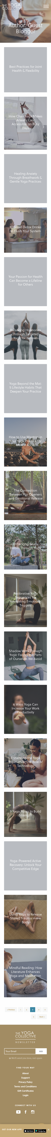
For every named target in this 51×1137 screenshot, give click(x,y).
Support (25, 1077)
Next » (42, 1017)
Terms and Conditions (25, 1086)
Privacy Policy (26, 1082)
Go (41, 1051)
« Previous (11, 1009)
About (25, 1073)
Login (25, 1095)
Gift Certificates (25, 1090)
